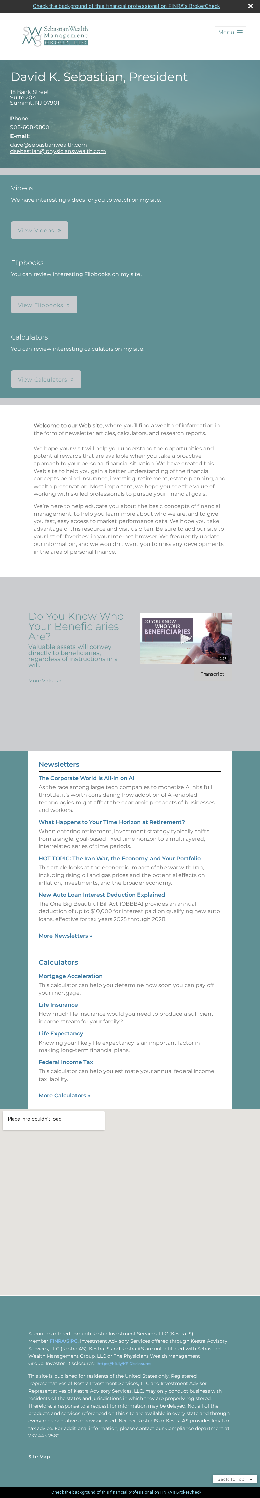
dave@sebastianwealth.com (48, 145)
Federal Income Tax (66, 1062)
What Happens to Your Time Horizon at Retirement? (112, 822)
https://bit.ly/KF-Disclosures (124, 1363)
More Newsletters (65, 935)
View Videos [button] (36, 230)
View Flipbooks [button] (40, 305)
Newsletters (59, 764)
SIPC (72, 1341)
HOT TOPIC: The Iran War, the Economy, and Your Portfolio (120, 858)
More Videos (45, 680)
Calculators (58, 962)
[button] (230, 32)
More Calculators (64, 1095)
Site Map (39, 1457)
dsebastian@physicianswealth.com (58, 151)
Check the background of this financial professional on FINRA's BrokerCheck (126, 6)
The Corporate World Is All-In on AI (86, 778)
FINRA (57, 1341)
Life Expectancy (61, 1033)
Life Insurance (58, 1005)
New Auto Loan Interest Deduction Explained (102, 894)
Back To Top (231, 1479)
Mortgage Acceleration (71, 976)
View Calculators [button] (42, 379)
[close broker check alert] (250, 6)
